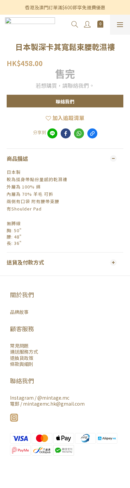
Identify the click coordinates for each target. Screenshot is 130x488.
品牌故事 (19, 312)
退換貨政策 (21, 358)
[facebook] (66, 133)
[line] (52, 133)
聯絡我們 (65, 101)
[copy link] (92, 133)
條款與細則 (21, 364)
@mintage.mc (53, 397)
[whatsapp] (79, 133)
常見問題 (19, 345)
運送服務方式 (24, 351)
